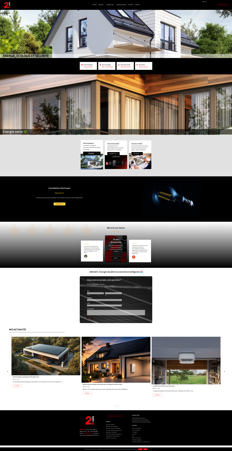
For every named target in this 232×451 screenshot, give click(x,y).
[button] (223, 4)
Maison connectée (111, 438)
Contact (134, 434)
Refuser (145, 449)
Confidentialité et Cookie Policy (140, 442)
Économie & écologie (88, 66)
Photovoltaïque (88, 65)
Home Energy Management (114, 430)
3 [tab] (116, 406)
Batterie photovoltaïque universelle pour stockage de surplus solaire (32, 384)
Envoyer (90, 318)
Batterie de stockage (112, 426)
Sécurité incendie (125, 65)
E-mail (89, 303)
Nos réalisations (136, 428)
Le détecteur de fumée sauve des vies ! (94, 386)
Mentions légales (137, 440)
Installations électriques (113, 436)
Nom (106, 295)
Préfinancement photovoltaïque (141, 422)
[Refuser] (230, 449)
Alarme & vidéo (106, 65)
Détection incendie (111, 432)
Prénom (88, 295)
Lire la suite (17, 393)
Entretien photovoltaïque (113, 428)
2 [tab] (115, 406)
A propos (134, 432)
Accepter (140, 449)
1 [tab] (114, 406)
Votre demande (90, 308)
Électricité (142, 65)
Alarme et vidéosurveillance (114, 434)
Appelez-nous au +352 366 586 (114, 416)
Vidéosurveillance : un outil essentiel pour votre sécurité (169, 390)
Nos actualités (136, 430)
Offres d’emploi (136, 438)
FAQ (133, 436)
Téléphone (90, 297)
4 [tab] (117, 406)
